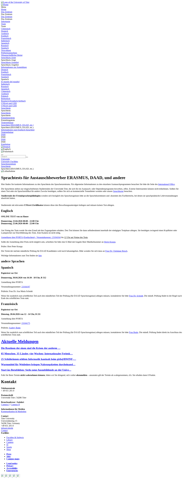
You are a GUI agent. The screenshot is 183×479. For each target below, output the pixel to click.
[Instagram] (15, 477)
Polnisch (4, 96)
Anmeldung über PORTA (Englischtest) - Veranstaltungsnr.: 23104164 (31, 237)
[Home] (4, 4)
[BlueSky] (7, 477)
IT (7, 445)
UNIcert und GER (9, 103)
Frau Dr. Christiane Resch (116, 251)
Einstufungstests (8, 118)
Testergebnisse (7, 122)
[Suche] (2, 154)
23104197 (25, 287)
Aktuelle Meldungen (19, 341)
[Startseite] (15, 2)
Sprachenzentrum (8, 164)
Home (3, 9)
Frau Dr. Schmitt (136, 296)
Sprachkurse (118, 191)
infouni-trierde (7, 428)
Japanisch (5, 43)
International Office (166, 184)
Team (3, 24)
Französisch (6, 38)
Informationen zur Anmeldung (14, 67)
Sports (9, 447)
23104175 (25, 323)
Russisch (5, 45)
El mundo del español (10, 82)
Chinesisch (5, 29)
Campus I (5, 404)
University (5, 159)
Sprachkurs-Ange (8, 57)
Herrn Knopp (109, 242)
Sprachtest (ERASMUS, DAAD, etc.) (17, 125)
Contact (4, 430)
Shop (8, 449)
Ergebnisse (5, 144)
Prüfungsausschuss (9, 53)
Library (9, 440)
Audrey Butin (14, 328)
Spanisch (5, 48)
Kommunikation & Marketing (13, 411)
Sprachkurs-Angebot (10, 62)
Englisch (4, 36)
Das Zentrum (6, 12)
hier (40, 255)
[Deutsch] (5, 147)
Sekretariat (5, 21)
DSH (3, 134)
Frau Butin (133, 332)
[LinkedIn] (18, 477)
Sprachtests (6, 108)
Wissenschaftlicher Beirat (11, 55)
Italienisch (5, 41)
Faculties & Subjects (15, 437)
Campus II (15, 404)
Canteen (9, 442)
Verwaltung (6, 50)
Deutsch (4, 31)
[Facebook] (3, 477)
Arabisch (5, 33)
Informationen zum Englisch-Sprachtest (17, 130)
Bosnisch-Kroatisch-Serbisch (13, 101)
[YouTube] (11, 477)
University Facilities (9, 161)
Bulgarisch (5, 98)
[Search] (27, 157)
